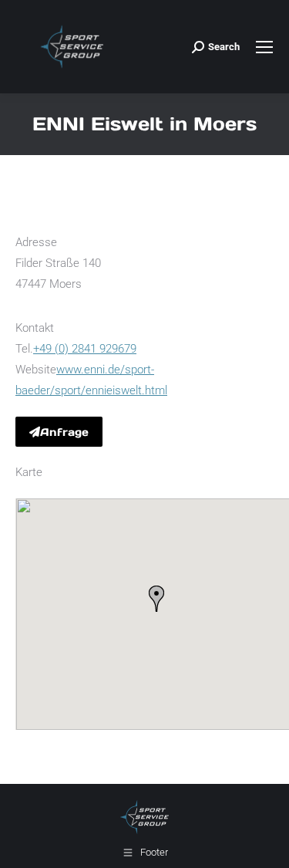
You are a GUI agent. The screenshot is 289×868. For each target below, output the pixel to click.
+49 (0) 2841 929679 (84, 349)
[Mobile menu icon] (264, 47)
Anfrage (64, 432)
